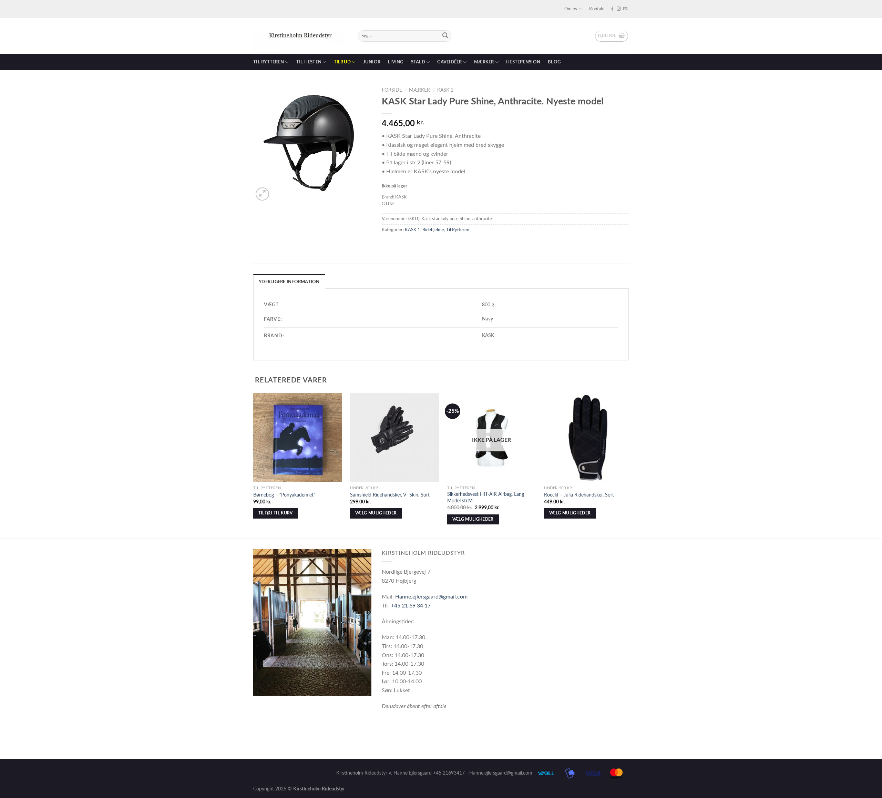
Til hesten (309, 62)
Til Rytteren (457, 230)
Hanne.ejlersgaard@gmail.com (431, 597)
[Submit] (445, 36)
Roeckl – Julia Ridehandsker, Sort (579, 495)
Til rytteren (268, 62)
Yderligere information (289, 282)
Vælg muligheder (376, 513)
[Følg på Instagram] (619, 9)
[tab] (289, 281)
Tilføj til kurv (275, 513)
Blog (554, 62)
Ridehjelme (433, 230)
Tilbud (342, 62)
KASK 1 (445, 90)
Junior (372, 62)
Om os (570, 9)
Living (395, 62)
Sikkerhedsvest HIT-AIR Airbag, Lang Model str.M (485, 497)
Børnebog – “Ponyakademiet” (284, 495)
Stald (418, 62)
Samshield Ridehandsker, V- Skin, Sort (390, 495)
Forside (392, 90)
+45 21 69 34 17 (411, 605)
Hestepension (523, 62)
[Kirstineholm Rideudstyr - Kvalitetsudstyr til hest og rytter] (300, 36)
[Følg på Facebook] (612, 9)
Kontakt (597, 9)
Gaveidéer (449, 62)
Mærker (484, 62)
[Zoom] (262, 194)
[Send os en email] (625, 9)
